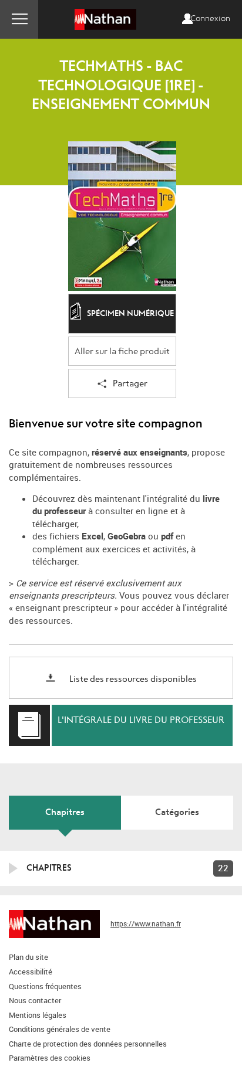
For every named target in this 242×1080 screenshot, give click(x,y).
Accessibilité (30, 971)
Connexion (210, 18)
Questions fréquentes (45, 986)
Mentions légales (37, 1015)
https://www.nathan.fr (145, 923)
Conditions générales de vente (59, 1029)
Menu (19, 19)
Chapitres (49, 867)
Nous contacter (35, 1000)
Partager (130, 384)
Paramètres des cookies (49, 1057)
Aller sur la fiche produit (122, 351)
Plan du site (28, 957)
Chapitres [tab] (65, 812)
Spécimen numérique (130, 314)
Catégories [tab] (177, 812)
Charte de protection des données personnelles (88, 1043)
